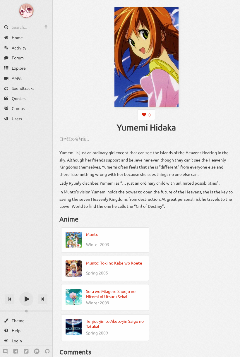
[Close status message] (231, 353)
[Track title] (26, 288)
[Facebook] (15, 351)
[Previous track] (9, 299)
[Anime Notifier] (26, 11)
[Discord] (5, 351)
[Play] (26, 299)
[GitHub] (47, 351)
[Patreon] (37, 351)
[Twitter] (26, 351)
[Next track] (42, 299)
